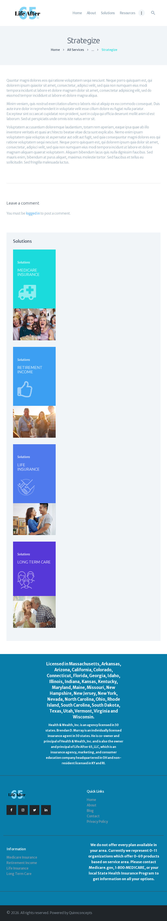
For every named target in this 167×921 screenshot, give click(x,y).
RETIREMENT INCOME (29, 369)
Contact (93, 816)
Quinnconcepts (80, 913)
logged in (33, 213)
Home (55, 50)
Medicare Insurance (22, 857)
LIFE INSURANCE (28, 467)
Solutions (23, 262)
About (91, 805)
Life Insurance (17, 868)
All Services (75, 50)
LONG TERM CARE (34, 562)
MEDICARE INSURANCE (28, 272)
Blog (90, 811)
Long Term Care (19, 874)
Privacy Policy (97, 821)
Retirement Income (22, 863)
